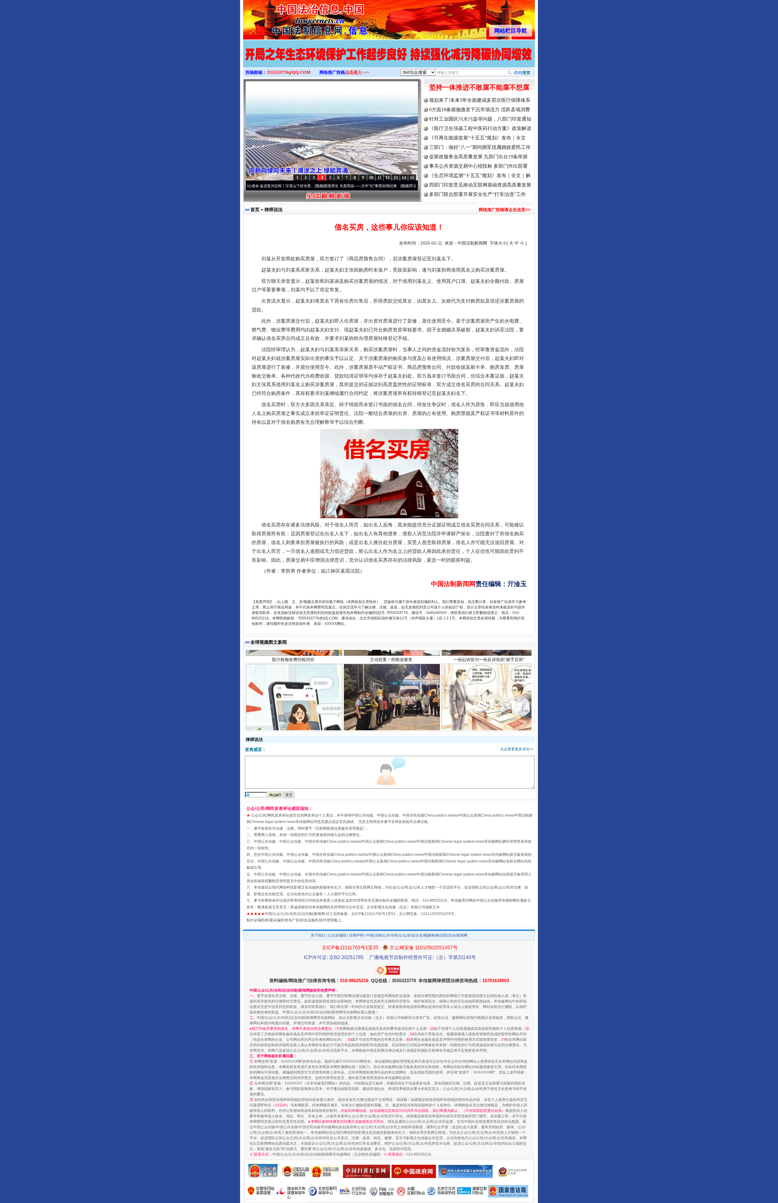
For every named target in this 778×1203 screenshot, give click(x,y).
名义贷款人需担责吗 (293, 724)
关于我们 (318, 935)
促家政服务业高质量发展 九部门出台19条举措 (478, 156)
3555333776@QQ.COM (288, 72)
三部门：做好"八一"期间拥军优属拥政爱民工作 (480, 147)
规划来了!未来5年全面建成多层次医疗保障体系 (479, 100)
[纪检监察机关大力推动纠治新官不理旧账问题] (389, 60)
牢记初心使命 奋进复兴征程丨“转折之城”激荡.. (391, 186)
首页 (255, 209)
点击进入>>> (357, 72)
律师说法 (273, 209)
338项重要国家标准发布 (391, 724)
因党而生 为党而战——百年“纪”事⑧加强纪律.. (305, 186)
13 (396, 177)
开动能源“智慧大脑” (489, 724)
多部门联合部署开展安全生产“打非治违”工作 (477, 194)
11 (379, 177)
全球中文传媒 (293, 17)
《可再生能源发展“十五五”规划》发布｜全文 (477, 137)
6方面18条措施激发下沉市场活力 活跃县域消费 (479, 109)
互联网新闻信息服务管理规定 (339, 828)
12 (387, 177)
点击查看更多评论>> (517, 749)
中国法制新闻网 (472, 243)
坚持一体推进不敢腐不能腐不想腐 (479, 87)
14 (404, 177)
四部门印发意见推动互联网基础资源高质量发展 (480, 184)
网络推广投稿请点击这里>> (504, 209)
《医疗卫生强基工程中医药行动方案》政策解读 (480, 128)
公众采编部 (337, 935)
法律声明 (356, 935)
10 (371, 177)
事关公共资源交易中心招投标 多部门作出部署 (478, 166)
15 (412, 177)
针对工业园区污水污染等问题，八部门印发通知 (480, 119)
